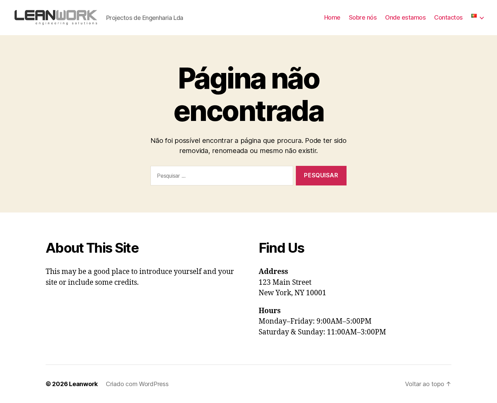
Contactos (448, 17)
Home (332, 17)
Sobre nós (363, 17)
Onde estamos (405, 17)
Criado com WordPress (137, 383)
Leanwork (83, 383)
